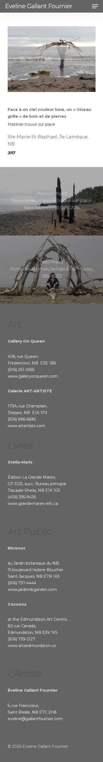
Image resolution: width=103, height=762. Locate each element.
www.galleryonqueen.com (33, 376)
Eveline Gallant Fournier (38, 6)
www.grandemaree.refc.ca (33, 503)
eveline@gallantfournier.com (35, 718)
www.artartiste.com (26, 425)
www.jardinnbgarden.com (32, 589)
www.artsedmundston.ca (32, 645)
